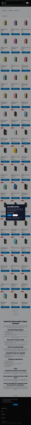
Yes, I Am (9, 215)
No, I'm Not (15, 215)
